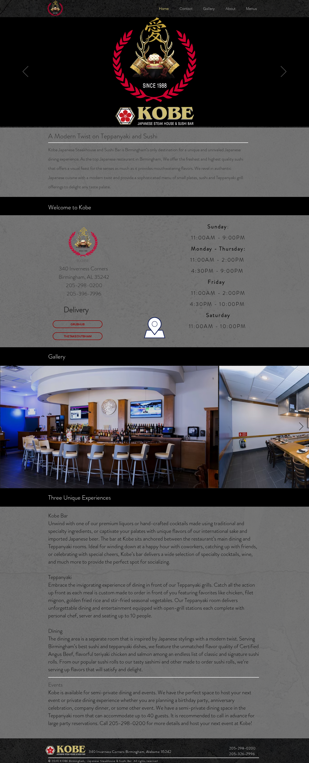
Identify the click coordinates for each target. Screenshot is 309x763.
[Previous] (25, 72)
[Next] (283, 72)
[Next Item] (301, 426)
